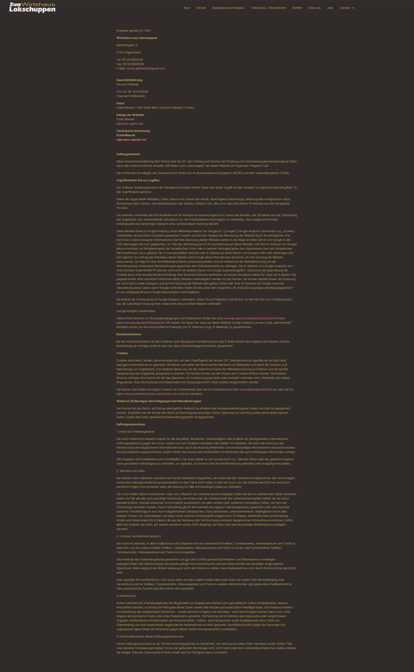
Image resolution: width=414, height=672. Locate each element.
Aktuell (201, 8)
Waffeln (297, 8)
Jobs (330, 8)
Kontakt (345, 8)
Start (187, 8)
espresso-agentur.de (129, 123)
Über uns (314, 8)
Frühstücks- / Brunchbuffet (268, 8)
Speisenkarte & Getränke (228, 8)
